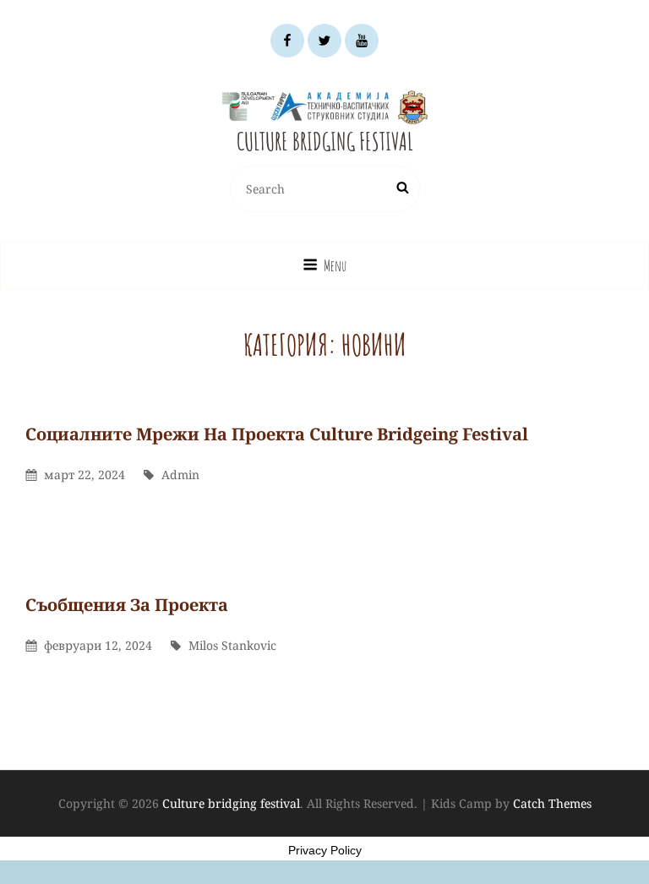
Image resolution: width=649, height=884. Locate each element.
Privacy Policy (325, 850)
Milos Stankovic (232, 645)
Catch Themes (552, 803)
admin (180, 475)
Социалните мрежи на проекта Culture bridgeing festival (276, 434)
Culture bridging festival (325, 141)
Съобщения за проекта (126, 604)
